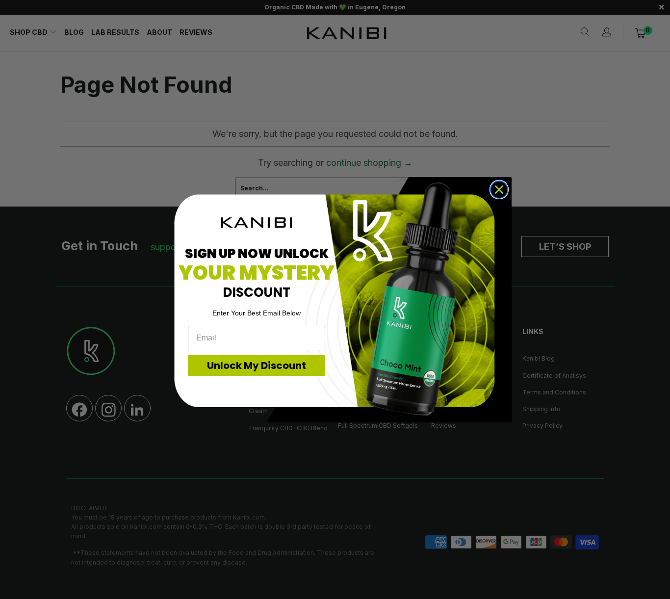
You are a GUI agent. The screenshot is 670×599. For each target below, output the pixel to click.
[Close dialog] (499, 189)
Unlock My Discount (256, 365)
